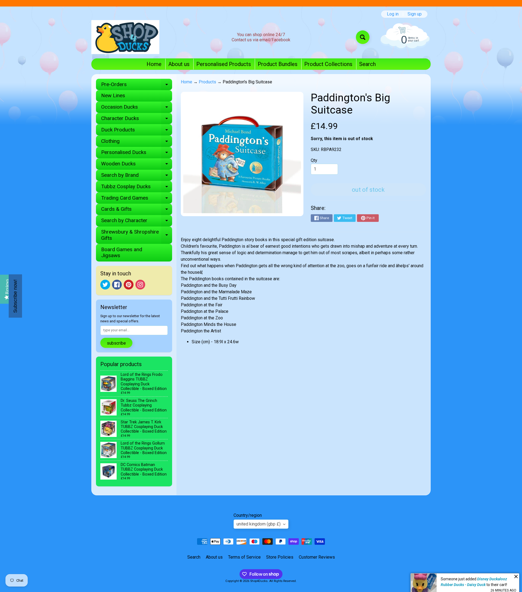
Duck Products (136, 131)
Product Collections (328, 64)
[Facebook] (117, 284)
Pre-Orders (136, 85)
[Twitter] (105, 284)
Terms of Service (244, 557)
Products (207, 81)
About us (178, 64)
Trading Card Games (136, 199)
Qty (314, 160)
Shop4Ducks (259, 581)
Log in (393, 14)
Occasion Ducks (136, 108)
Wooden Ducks (136, 164)
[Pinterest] (128, 284)
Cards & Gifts (136, 210)
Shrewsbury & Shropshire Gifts (136, 235)
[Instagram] (140, 284)
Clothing (136, 142)
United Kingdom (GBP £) (259, 524)
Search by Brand (136, 176)
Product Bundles (277, 64)
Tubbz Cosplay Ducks (136, 187)
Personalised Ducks (136, 153)
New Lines (113, 95)
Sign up (415, 14)
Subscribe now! (15, 296)
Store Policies (279, 557)
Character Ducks (136, 119)
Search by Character (136, 221)
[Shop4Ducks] (125, 37)
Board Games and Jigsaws (121, 252)
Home (154, 64)
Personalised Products (223, 64)
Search (367, 64)
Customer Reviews (317, 557)
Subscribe (116, 343)
